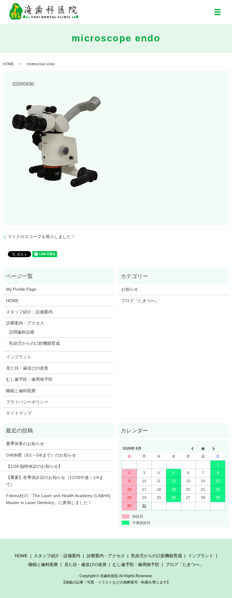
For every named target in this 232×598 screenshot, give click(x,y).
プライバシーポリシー (27, 401)
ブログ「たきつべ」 (140, 300)
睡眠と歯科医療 (21, 390)
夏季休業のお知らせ (25, 443)
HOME (8, 64)
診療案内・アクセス (25, 323)
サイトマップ (18, 413)
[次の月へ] (218, 448)
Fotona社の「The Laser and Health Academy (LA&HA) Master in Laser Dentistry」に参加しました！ (58, 499)
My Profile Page (21, 289)
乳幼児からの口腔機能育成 (34, 343)
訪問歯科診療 (21, 332)
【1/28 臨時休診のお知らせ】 (34, 466)
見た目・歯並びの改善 (27, 368)
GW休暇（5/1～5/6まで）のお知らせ (41, 455)
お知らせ (129, 289)
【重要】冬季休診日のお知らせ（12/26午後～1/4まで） (54, 480)
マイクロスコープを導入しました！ (41, 236)
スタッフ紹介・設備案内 (29, 311)
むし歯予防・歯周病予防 (29, 379)
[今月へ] (203, 448)
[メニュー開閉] (217, 12)
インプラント (18, 356)
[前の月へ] (188, 448)
